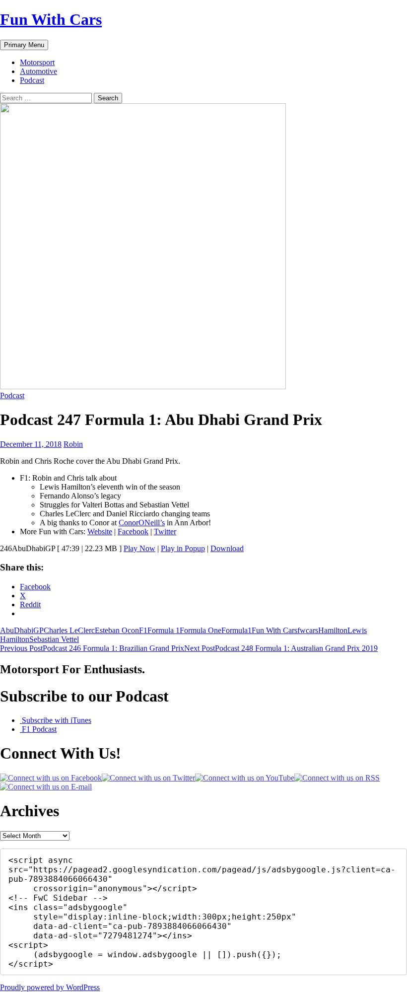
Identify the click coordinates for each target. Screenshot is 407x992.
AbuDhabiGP (22, 630)
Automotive (38, 71)
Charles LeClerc (69, 630)
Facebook (133, 531)
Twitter (165, 531)
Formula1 (236, 630)
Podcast (32, 80)
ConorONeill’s (142, 522)
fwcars (307, 630)
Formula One (200, 630)
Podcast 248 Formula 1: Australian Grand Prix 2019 (281, 648)
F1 (143, 630)
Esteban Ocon (117, 630)
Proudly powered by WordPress (50, 987)
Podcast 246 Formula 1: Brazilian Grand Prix (92, 648)
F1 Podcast (38, 729)
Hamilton (332, 630)
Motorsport (37, 62)
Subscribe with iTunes (55, 720)
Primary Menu (24, 45)
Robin (73, 444)
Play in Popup (183, 548)
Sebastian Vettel (54, 639)
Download (227, 548)
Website (99, 531)
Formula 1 (163, 630)
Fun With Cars (51, 19)
